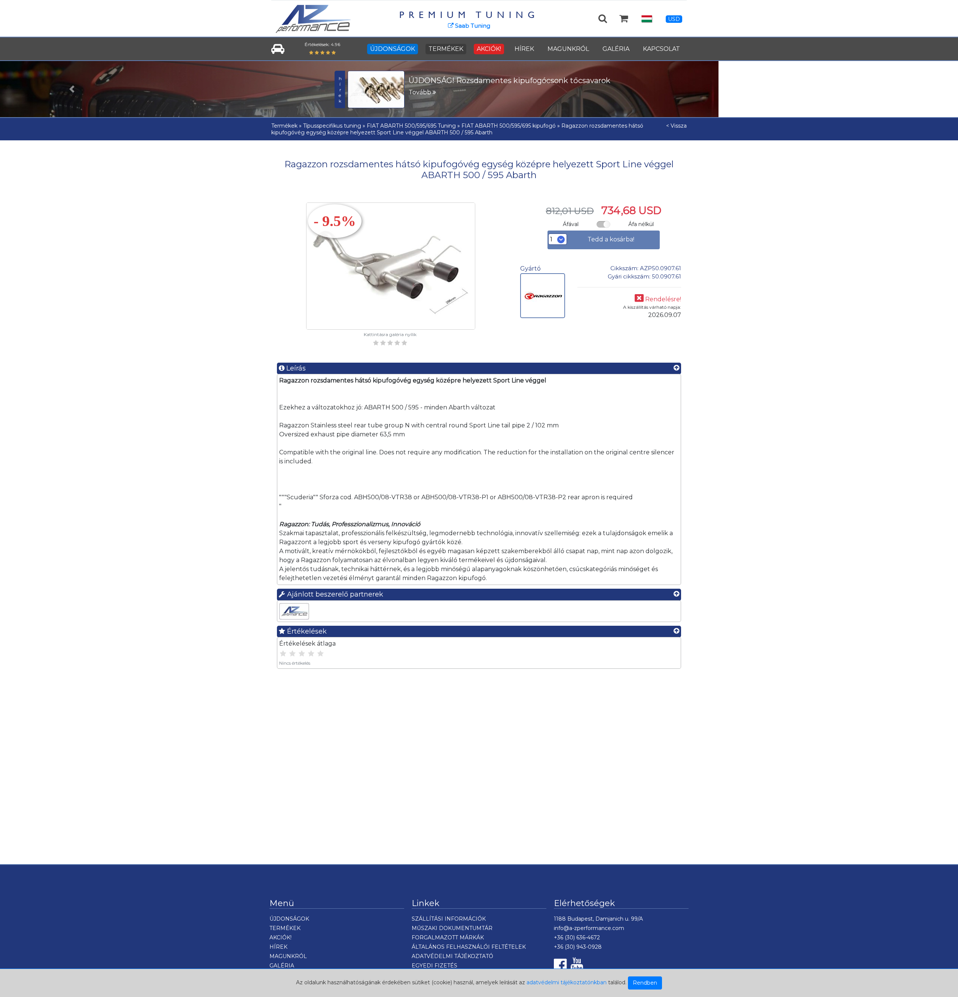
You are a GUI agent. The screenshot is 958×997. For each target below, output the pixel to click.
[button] (72, 89)
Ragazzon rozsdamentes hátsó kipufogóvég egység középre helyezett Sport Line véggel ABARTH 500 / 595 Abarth (457, 129)
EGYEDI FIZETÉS (434, 965)
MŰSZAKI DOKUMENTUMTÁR (452, 928)
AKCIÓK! (489, 48)
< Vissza (676, 125)
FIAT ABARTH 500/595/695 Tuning (411, 125)
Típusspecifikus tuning (332, 125)
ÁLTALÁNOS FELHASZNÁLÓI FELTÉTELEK (469, 946)
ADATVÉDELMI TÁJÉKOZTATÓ (452, 956)
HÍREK (524, 48)
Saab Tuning (472, 25)
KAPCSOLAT (661, 48)
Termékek (284, 125)
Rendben (645, 982)
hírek (340, 90)
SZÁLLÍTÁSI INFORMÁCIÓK (449, 918)
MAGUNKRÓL (568, 48)
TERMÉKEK (445, 48)
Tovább (421, 92)
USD (674, 19)
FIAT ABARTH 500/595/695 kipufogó (508, 125)
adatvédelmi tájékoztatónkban (567, 982)
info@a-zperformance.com (589, 928)
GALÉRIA (615, 48)
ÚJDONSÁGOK (392, 48)
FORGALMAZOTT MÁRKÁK (448, 937)
